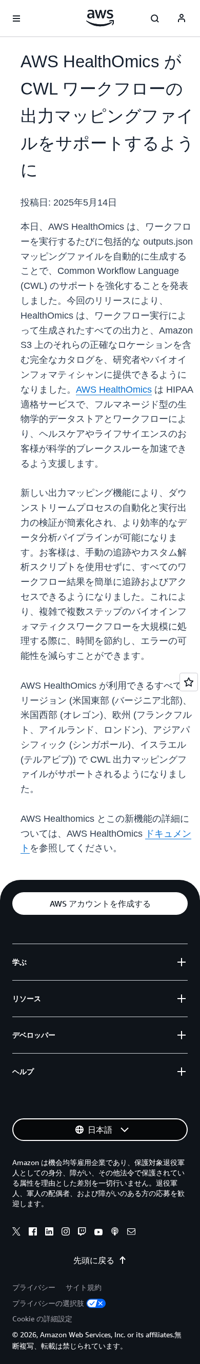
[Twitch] (82, 1233)
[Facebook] (33, 1233)
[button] (100, 903)
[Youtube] (98, 1233)
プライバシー (33, 1287)
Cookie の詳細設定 (42, 1318)
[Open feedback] (188, 682)
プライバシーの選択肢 (48, 1303)
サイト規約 (84, 1287)
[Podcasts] (115, 1233)
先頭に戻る (93, 1260)
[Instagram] (66, 1233)
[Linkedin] (49, 1233)
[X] (16, 1233)
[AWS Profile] (181, 18)
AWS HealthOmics (114, 389)
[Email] (131, 1233)
